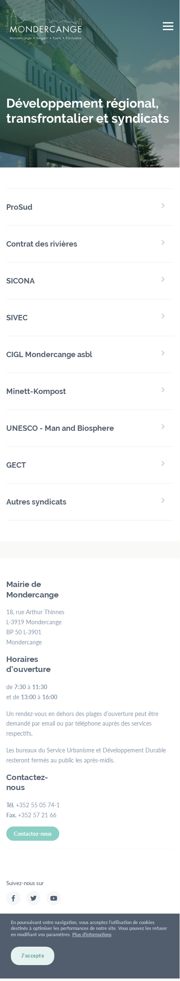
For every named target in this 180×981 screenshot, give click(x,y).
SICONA (20, 280)
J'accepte (32, 955)
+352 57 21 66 (37, 815)
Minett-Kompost (36, 391)
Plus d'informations (92, 934)
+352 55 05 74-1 (38, 805)
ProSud (19, 207)
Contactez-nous (33, 833)
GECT (16, 465)
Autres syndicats (36, 501)
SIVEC (17, 317)
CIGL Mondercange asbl (49, 354)
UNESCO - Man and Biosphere (60, 428)
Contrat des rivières (41, 243)
